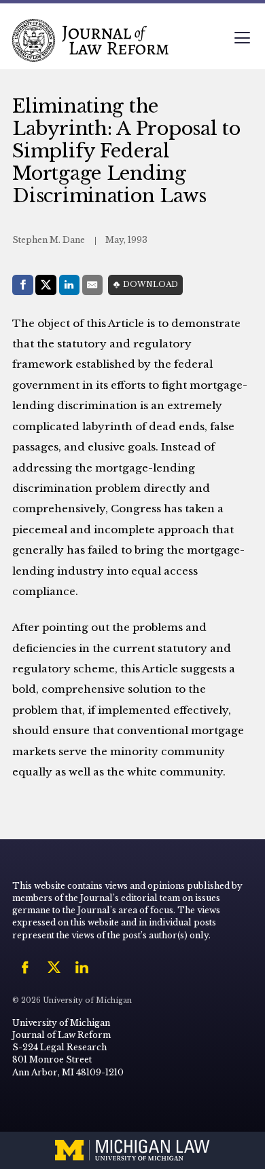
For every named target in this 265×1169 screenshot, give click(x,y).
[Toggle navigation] (242, 39)
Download (150, 284)
